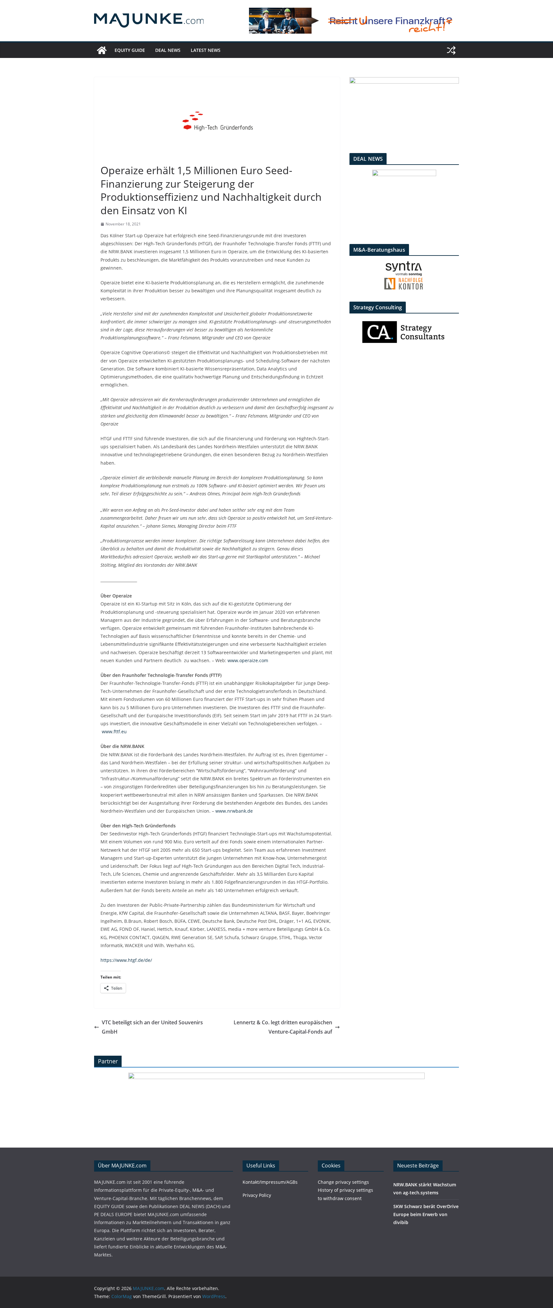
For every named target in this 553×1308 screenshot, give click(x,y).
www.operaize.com (248, 660)
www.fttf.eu (114, 731)
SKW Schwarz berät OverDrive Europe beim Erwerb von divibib (426, 1214)
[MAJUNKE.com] (101, 50)
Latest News (205, 50)
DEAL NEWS (167, 50)
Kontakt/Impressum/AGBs (270, 1182)
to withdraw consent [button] (340, 1198)
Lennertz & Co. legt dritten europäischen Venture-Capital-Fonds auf (283, 1027)
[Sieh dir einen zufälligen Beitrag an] (451, 50)
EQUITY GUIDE (130, 50)
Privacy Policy (257, 1195)
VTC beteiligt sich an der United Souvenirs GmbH (152, 1027)
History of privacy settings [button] (345, 1190)
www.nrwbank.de (234, 811)
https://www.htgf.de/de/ (126, 960)
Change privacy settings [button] (343, 1182)
